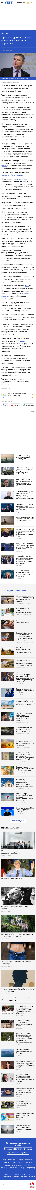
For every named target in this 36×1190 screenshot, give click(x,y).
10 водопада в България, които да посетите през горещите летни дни (17, 935)
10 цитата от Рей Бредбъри (11, 878)
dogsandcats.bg (19, 523)
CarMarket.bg (28, 1162)
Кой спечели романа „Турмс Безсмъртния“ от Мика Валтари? (17, 990)
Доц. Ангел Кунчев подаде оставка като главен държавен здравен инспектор (24, 482)
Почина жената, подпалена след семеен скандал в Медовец (25, 769)
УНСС (27, 286)
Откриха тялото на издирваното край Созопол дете (23, 457)
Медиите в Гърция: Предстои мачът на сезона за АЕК (23, 1103)
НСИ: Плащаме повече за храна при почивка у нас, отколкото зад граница (25, 598)
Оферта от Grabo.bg (21, 625)
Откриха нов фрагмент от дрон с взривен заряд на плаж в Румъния (25, 703)
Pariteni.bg (13, 1168)
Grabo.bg (4, 1168)
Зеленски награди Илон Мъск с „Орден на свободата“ (25, 810)
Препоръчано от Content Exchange (24, 998)
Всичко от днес (18, 821)
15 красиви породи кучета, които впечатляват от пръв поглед (24, 1023)
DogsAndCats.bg (16, 1162)
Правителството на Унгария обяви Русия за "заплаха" (25, 691)
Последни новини (13, 590)
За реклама (15, 1174)
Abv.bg (4, 1160)
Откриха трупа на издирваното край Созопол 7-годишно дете (25, 1127)
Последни (21, 2)
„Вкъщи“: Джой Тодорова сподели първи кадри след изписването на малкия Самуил (25, 1077)
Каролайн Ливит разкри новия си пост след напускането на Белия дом (24, 573)
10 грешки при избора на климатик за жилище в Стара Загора (16, 852)
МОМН (4, 166)
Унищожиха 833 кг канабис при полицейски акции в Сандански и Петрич (24, 662)
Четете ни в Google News (20, 1153)
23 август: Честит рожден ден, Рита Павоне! (15, 908)
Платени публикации (20, 1176)
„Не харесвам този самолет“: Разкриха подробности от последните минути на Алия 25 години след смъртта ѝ (25, 677)
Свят (17, 684)
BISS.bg (7, 1165)
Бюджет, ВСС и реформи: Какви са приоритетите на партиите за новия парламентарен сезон (24, 782)
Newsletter (17, 405)
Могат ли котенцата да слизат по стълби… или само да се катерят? (25, 519)
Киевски (21, 341)
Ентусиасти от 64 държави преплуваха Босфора (24, 1051)
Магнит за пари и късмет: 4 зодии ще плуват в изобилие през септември (25, 742)
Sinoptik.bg (27, 1165)
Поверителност (6, 1176)
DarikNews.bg (29, 1160)
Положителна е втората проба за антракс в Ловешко (25, 1115)
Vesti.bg (9, 2)
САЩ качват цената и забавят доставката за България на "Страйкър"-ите (24, 470)
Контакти (32, 1176)
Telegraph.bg (30, 1168)
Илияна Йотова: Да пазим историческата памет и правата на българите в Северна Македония (24, 559)
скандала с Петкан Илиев (11, 175)
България (4, 33)
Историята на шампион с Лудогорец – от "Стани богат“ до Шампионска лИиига (25, 1091)
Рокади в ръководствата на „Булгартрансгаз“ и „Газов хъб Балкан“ (23, 650)
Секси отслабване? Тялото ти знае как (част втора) (16, 962)
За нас (7, 1174)
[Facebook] (18, 1179)
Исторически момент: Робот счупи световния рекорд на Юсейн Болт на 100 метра (25, 546)
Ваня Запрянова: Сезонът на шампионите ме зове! (24, 610)
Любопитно (19, 614)
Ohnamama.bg (17, 1165)
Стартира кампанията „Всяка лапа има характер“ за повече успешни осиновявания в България (25, 1009)
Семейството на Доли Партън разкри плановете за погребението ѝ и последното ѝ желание (25, 495)
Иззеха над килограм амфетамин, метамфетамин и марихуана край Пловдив (24, 716)
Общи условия (26, 1174)
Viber (6, 405)
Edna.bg (21, 1168)
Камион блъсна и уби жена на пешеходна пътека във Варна (24, 729)
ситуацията (21, 179)
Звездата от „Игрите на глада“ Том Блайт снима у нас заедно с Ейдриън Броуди (25, 1064)
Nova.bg (6, 1162)
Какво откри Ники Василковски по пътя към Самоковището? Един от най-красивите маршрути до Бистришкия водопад (25, 1037)
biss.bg (17, 512)
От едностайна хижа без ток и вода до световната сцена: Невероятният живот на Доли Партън (24, 636)
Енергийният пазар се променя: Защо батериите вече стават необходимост (25, 507)
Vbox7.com (11, 1160)
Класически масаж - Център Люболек (23, 622)
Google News (30, 405)
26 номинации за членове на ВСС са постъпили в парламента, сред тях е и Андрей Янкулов (25, 756)
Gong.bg (20, 1160)
